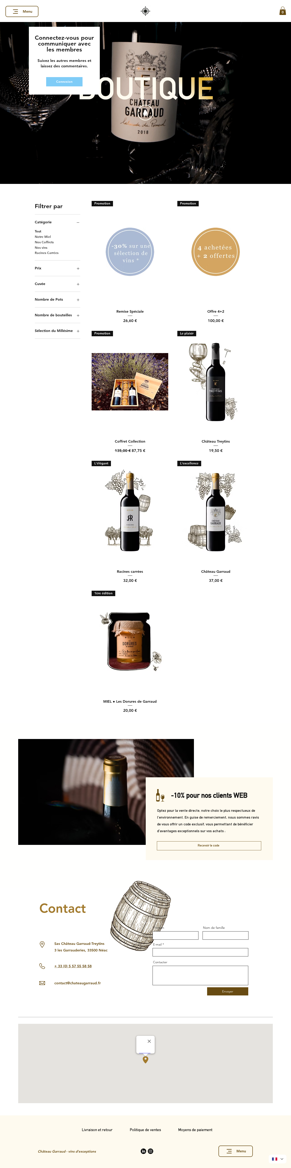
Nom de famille (214, 927)
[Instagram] (150, 1151)
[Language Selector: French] (277, 1159)
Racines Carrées (46, 253)
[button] (282, 11)
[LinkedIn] (143, 1151)
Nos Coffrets (44, 242)
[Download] (145, 112)
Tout (38, 231)
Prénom (158, 927)
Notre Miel (43, 237)
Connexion (64, 82)
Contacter (160, 962)
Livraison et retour (106, 1130)
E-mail (157, 944)
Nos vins (41, 248)
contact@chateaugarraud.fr (77, 983)
